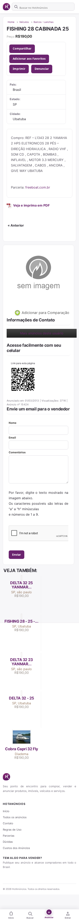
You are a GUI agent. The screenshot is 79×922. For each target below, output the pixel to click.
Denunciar (42, 69)
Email (12, 437)
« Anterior (16, 225)
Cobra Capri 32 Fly (21, 749)
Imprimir (19, 69)
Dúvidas (8, 841)
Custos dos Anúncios (16, 848)
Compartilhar (22, 48)
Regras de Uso (12, 829)
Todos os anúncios (15, 817)
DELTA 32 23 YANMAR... (21, 661)
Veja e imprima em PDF (31, 205)
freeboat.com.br (37, 187)
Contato (8, 823)
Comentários (17, 452)
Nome (12, 422)
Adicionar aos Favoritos (29, 58)
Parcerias (8, 835)
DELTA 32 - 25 (21, 698)
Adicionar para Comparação (45, 313)
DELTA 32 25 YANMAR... (21, 585)
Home (11, 22)
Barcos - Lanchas (43, 22)
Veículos (24, 22)
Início (6, 811)
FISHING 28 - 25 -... (21, 621)
